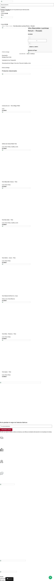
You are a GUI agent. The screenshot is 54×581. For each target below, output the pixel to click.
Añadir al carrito (33, 46)
